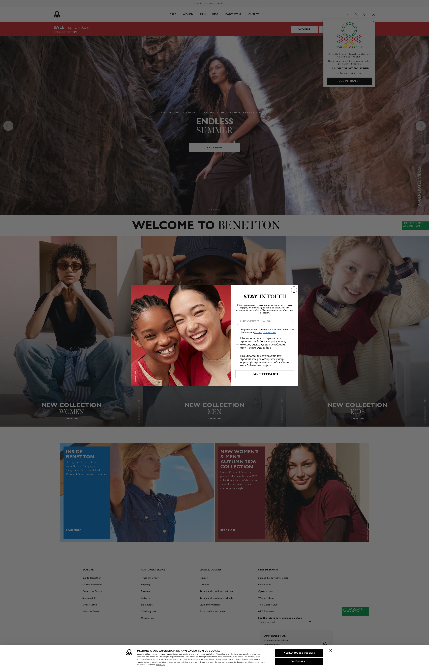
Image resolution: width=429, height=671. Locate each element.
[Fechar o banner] (330, 650)
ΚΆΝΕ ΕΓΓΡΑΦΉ (265, 374)
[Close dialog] (294, 290)
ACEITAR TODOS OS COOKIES (299, 653)
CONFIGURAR (298, 661)
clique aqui (160, 664)
